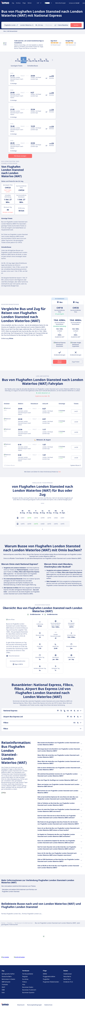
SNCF (3, 987)
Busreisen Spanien (28, 992)
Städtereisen (68, 974)
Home (3, 923)
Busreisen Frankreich (29, 990)
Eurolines (25, 979)
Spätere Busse (74, 465)
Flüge (24, 3)
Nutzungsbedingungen (34, 1005)
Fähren (30, 3)
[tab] (16, 65)
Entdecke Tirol (68, 982)
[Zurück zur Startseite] (6, 3)
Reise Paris (67, 979)
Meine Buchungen (60, 3)
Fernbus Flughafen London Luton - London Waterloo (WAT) (40, 914)
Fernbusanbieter (27, 974)
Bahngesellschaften (8, 974)
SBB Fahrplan (6, 982)
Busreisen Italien (27, 987)
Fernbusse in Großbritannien (24, 923)
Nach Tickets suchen (7, 191)
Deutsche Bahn (7, 976)
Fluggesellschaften (49, 976)
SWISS (45, 974)
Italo (3, 992)
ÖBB (3, 990)
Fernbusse (25, 971)
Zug (13, 3)
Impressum (20, 1005)
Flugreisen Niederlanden (51, 982)
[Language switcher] (48, 3)
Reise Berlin (67, 976)
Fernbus (18, 3)
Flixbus (24, 982)
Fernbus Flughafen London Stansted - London (15, 914)
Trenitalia (5, 984)
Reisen (66, 971)
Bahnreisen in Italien (8, 979)
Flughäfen (46, 979)
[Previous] (17, 511)
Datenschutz (48, 1005)
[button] (39, 25)
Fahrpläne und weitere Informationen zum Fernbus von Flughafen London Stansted (19, 890)
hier (59, 471)
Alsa (23, 984)
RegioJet (25, 976)
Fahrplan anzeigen (8, 212)
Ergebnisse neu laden (41, 396)
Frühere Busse (10, 465)
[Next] (52, 60)
